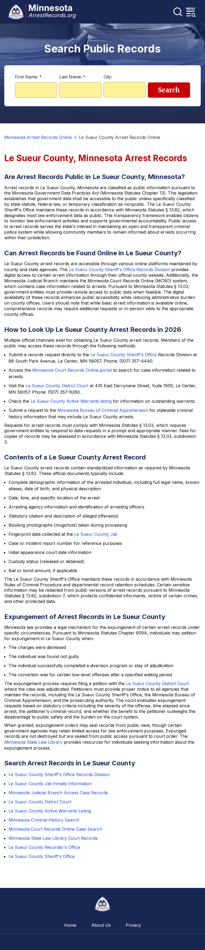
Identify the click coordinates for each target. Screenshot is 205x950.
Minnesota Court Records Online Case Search (55, 829)
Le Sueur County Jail (95, 534)
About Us (101, 925)
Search (169, 90)
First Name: (28, 76)
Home (70, 925)
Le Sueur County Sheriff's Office (123, 354)
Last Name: (72, 76)
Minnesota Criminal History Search (44, 820)
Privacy (133, 925)
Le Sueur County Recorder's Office (44, 847)
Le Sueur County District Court (57, 385)
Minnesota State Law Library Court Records (53, 838)
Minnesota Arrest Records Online (38, 137)
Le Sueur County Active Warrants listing (71, 401)
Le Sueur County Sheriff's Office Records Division (119, 269)
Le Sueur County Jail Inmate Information (50, 783)
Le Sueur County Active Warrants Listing (50, 811)
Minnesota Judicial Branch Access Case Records (58, 792)
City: (108, 76)
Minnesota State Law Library (33, 742)
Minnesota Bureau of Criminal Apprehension (102, 410)
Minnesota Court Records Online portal (72, 370)
